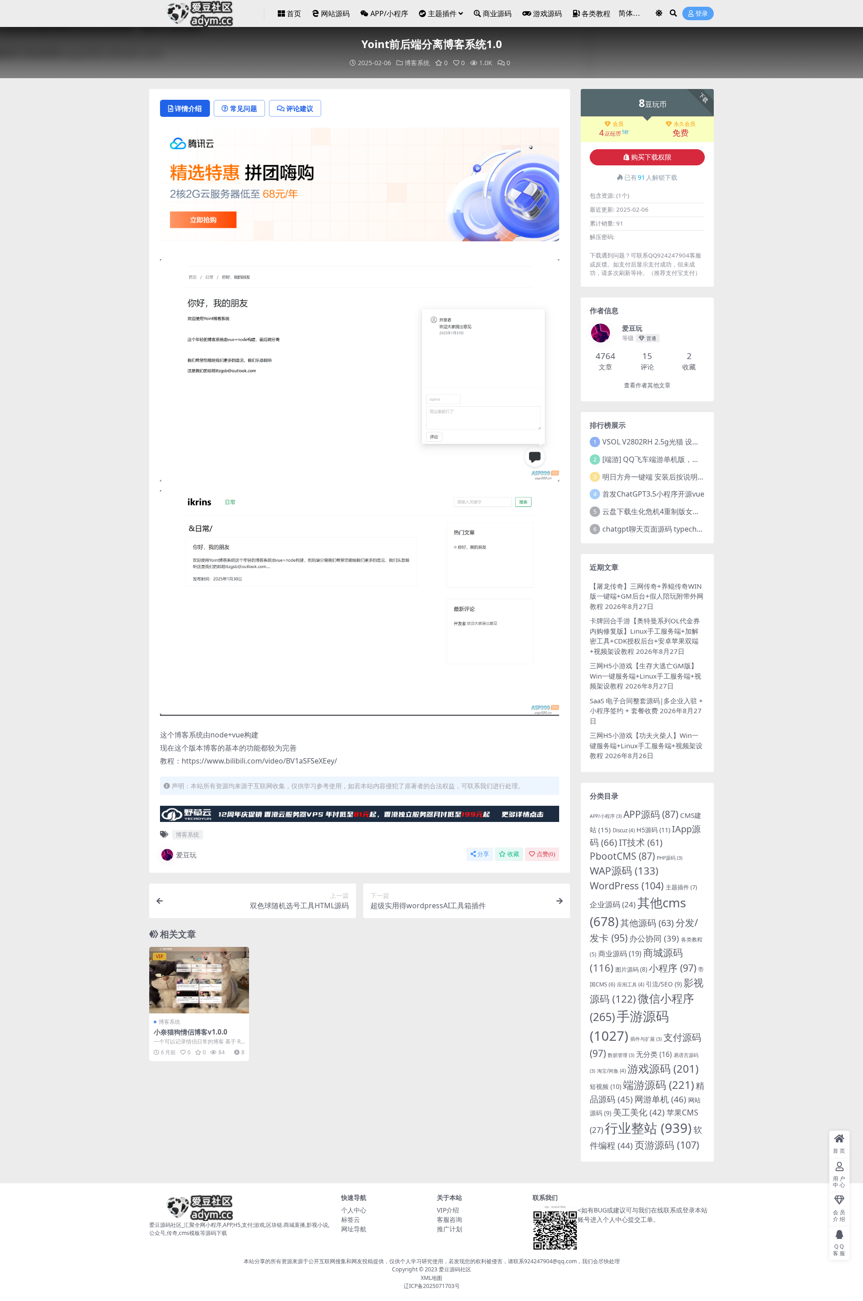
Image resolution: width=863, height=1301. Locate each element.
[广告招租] (359, 816)
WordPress (627, 885)
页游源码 (667, 1144)
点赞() (546, 854)
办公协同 (654, 938)
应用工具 (630, 984)
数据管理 (621, 1055)
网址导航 (353, 1229)
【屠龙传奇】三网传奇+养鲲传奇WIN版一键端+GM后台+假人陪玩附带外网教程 (646, 596)
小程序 (672, 967)
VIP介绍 (448, 1210)
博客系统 (417, 62)
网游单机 (660, 1099)
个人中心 (353, 1210)
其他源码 (647, 923)
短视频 (605, 1086)
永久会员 (684, 124)
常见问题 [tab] (243, 108)
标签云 (350, 1219)
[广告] (359, 187)
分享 (483, 854)
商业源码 (497, 13)
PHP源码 (669, 858)
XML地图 (431, 1278)
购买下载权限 (651, 157)
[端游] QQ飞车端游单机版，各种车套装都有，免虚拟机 (690, 459)
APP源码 (650, 814)
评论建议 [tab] (299, 108)
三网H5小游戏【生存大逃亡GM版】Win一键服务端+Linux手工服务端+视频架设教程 (645, 675)
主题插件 (442, 13)
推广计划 (449, 1229)
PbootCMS (622, 856)
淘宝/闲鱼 (611, 1070)
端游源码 (658, 1084)
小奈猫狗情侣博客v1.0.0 (190, 1031)
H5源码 (653, 830)
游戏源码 (547, 13)
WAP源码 (624, 871)
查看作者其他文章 (647, 385)
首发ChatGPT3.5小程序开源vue (653, 494)
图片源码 (631, 969)
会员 (618, 124)
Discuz (624, 830)
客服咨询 (449, 1219)
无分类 (654, 1054)
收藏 (513, 854)
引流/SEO (664, 984)
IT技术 (641, 842)
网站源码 (335, 13)
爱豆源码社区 (455, 1269)
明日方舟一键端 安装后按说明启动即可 (664, 477)
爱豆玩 (186, 854)
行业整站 (648, 1128)
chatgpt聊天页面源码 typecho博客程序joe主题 (678, 529)
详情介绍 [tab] (188, 108)
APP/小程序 (389, 13)
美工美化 (639, 1112)
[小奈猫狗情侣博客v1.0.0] (199, 980)
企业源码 (613, 904)
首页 (294, 13)
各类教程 (596, 13)
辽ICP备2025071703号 (432, 1286)
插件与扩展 (646, 1039)
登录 (701, 13)
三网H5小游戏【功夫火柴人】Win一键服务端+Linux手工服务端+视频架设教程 (646, 745)
